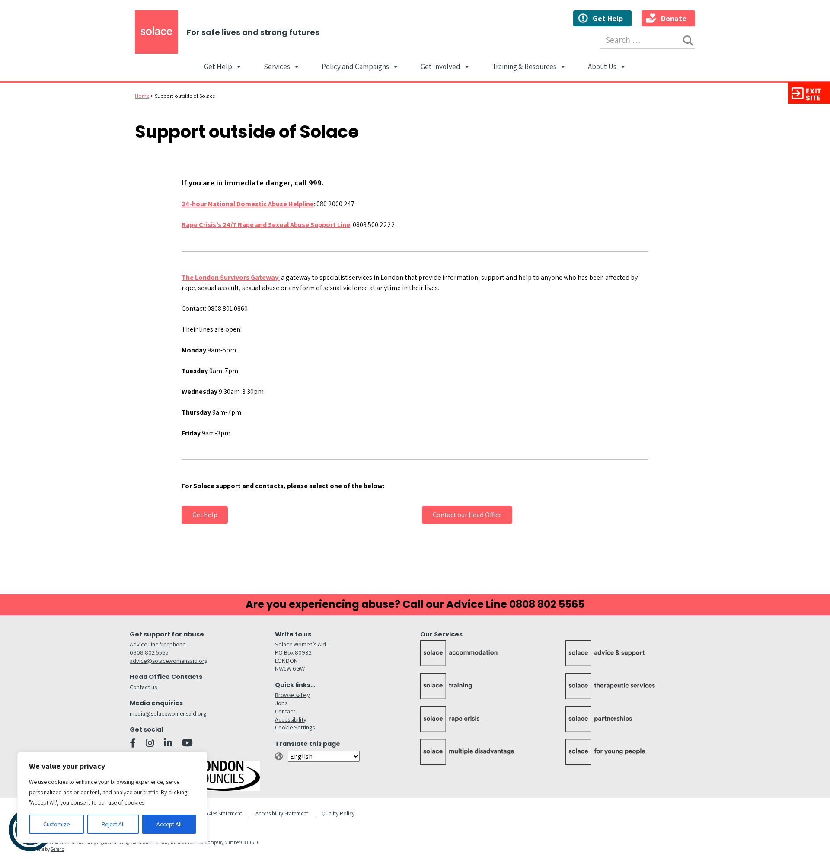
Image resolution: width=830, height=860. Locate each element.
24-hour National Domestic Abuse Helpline (248, 203)
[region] (112, 797)
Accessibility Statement (281, 813)
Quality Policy (338, 813)
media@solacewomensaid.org (168, 713)
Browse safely (292, 695)
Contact (285, 711)
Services (277, 67)
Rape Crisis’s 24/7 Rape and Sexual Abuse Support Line (266, 224)
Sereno (57, 849)
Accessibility (290, 719)
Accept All (169, 824)
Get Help (608, 18)
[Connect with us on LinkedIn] (168, 743)
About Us (602, 67)
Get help (204, 514)
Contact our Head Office (467, 514)
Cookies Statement (220, 813)
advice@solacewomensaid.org (169, 660)
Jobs (281, 703)
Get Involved (440, 67)
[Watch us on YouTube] (187, 743)
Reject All (113, 824)
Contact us (143, 687)
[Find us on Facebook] (133, 743)
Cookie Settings (295, 727)
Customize (56, 824)
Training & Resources (524, 67)
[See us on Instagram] (150, 743)
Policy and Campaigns (355, 67)
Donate (673, 18)
